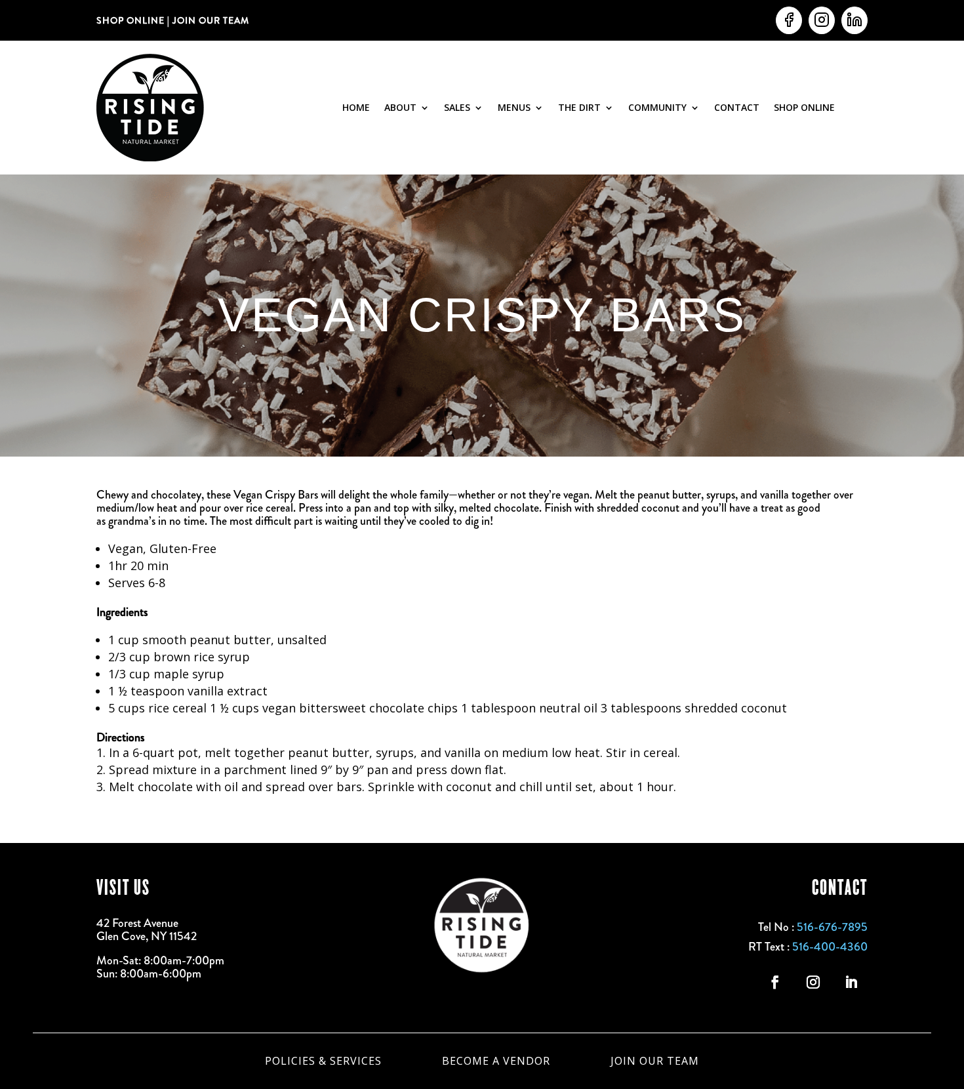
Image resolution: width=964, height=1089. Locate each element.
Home (356, 107)
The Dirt (579, 107)
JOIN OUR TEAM (209, 20)
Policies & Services (323, 1059)
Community (657, 107)
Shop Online (804, 107)
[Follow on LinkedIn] (851, 982)
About (400, 107)
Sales (457, 107)
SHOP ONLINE (130, 20)
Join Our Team (655, 1059)
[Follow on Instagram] (813, 982)
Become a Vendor (496, 1059)
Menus (514, 107)
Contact (736, 107)
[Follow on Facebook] (775, 982)
